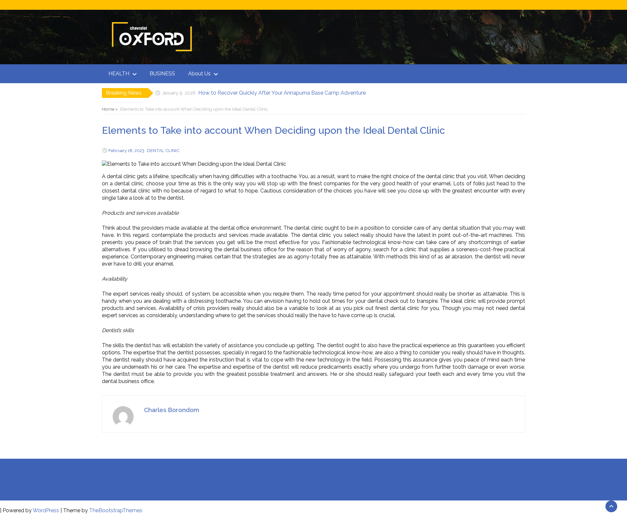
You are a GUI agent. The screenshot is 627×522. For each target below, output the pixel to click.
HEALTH (118, 73)
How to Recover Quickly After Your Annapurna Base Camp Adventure (282, 91)
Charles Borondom (171, 409)
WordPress (46, 510)
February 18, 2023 (126, 150)
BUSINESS (162, 73)
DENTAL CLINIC (163, 150)
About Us (199, 73)
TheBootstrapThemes (115, 510)
